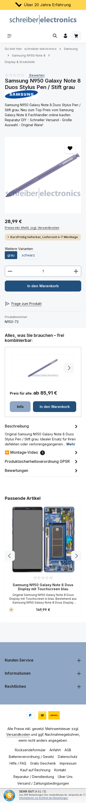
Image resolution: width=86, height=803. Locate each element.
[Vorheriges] (10, 556)
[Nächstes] (76, 556)
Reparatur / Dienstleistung (33, 777)
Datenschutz (67, 757)
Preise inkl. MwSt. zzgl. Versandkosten (32, 227)
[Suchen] (55, 36)
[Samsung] (43, 94)
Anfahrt (55, 750)
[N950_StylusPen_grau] (43, 175)
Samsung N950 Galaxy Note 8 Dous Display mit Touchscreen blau (43, 587)
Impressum (68, 763)
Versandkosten (18, 734)
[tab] (42, 435)
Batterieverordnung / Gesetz (31, 757)
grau (11, 255)
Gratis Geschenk (43, 763)
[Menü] (9, 36)
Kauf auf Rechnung (35, 770)
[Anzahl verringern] (10, 271)
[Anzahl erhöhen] (76, 271)
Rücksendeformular (30, 750)
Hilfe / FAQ (18, 763)
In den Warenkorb (43, 286)
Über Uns (65, 777)
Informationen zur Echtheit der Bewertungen (43, 798)
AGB (67, 750)
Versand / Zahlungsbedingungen (43, 783)
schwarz (28, 255)
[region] (43, 175)
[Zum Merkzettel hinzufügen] (70, 148)
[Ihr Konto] (65, 36)
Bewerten (36, 75)
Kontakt (60, 770)
